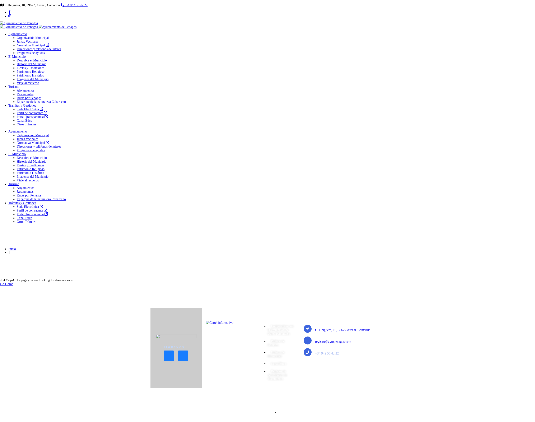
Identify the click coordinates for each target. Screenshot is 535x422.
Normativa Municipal (31, 45)
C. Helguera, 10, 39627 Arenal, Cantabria (342, 330)
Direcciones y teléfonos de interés (39, 49)
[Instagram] (9, 16)
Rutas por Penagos (29, 98)
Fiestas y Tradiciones (30, 68)
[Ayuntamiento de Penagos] (19, 23)
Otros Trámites (26, 124)
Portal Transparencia (31, 117)
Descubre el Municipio (32, 60)
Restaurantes (25, 94)
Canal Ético (24, 120)
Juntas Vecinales (27, 41)
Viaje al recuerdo (28, 83)
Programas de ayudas (31, 53)
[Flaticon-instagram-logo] (183, 356)
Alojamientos (25, 90)
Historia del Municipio (31, 64)
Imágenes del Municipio (32, 79)
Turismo (13, 86)
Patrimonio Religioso (31, 71)
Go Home (6, 284)
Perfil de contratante (30, 113)
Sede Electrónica (28, 109)
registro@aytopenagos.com (333, 341)
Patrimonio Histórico (30, 75)
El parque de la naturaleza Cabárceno (41, 101)
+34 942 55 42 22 (76, 5)
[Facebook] (9, 12)
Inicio (12, 249)
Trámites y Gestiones (22, 105)
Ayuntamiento (17, 34)
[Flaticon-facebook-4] (169, 356)
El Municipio (17, 56)
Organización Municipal (33, 38)
